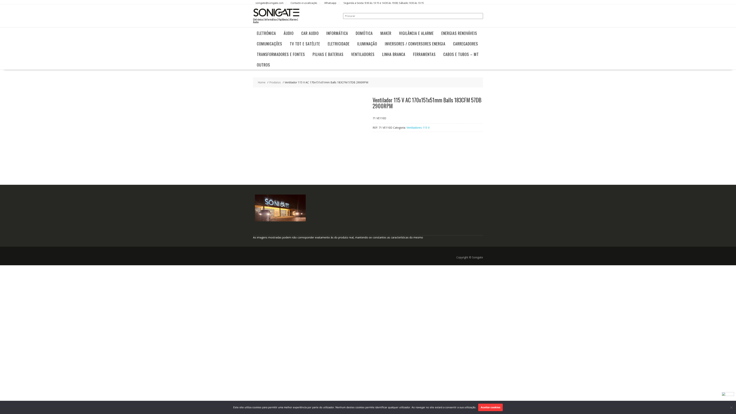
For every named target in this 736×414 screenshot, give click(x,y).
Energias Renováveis (459, 33)
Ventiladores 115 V (418, 127)
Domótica (364, 33)
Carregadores (465, 44)
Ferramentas (424, 54)
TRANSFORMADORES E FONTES (281, 54)
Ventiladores (363, 54)
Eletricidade (339, 44)
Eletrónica (266, 33)
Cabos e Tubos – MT (461, 54)
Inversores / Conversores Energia (415, 44)
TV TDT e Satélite (305, 44)
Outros (263, 65)
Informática (337, 33)
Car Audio (310, 33)
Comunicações (269, 44)
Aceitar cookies (490, 407)
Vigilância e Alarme (416, 33)
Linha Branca (393, 54)
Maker (385, 33)
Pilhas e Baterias (328, 54)
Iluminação (367, 44)
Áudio (289, 33)
